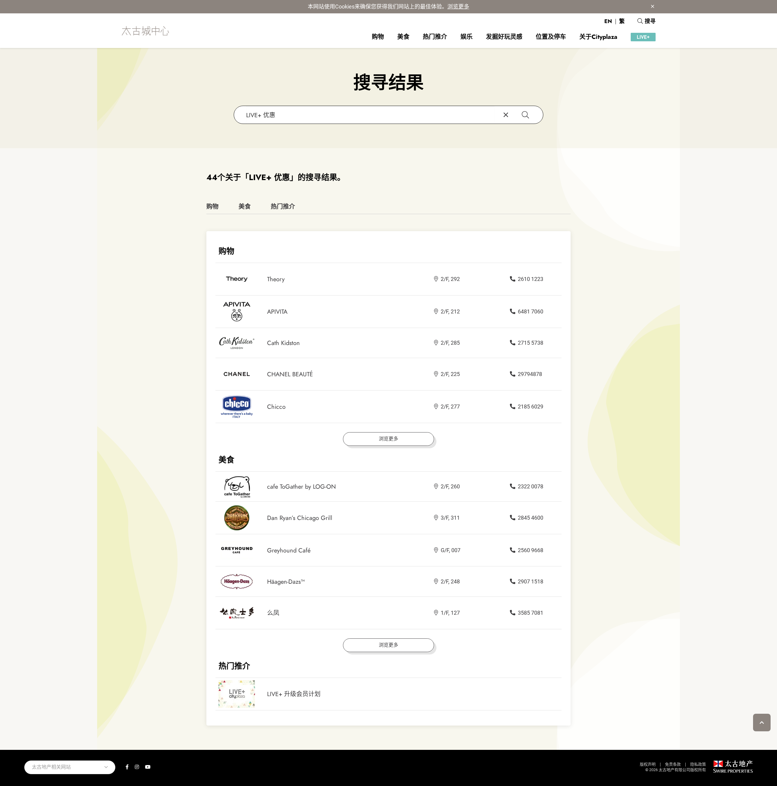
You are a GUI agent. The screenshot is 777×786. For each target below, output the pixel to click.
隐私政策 (698, 764)
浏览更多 (458, 6)
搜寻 (650, 21)
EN (608, 21)
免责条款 (673, 764)
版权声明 (648, 764)
